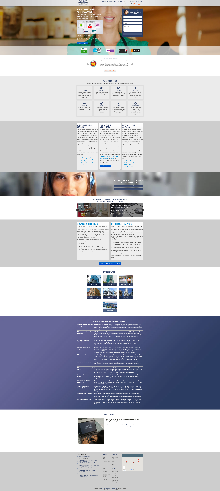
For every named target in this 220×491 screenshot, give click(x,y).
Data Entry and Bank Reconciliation (87, 162)
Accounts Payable (83, 164)
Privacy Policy (109, 489)
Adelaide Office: (82, 470)
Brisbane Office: (82, 460)
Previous (88, 64)
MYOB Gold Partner (128, 164)
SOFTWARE (119, 1)
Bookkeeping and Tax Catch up (86, 159)
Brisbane (103, 156)
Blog (103, 480)
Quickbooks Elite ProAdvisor (130, 162)
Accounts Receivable (92, 164)
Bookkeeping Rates (106, 474)
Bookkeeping (105, 471)
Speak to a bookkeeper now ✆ (128, 185)
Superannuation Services (115, 481)
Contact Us (105, 479)
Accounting (105, 472)
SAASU (104, 458)
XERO (104, 457)
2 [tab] (127, 60)
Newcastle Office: (82, 472)
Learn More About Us (105, 166)
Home (104, 468)
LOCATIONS (140, 1)
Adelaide (113, 461)
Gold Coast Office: (83, 467)
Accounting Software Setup (115, 483)
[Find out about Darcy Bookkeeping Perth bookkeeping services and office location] (126, 293)
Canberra (112, 158)
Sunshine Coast (114, 156)
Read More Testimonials (110, 70)
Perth (106, 158)
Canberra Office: (82, 475)
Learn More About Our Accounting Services (110, 263)
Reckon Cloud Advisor (129, 166)
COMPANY (125, 1)
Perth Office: (81, 462)
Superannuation (87, 161)
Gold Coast (108, 156)
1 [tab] (126, 60)
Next (132, 64)
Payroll (80, 161)
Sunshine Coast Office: (84, 465)
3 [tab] (128, 60)
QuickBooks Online (106, 461)
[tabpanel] (110, 63)
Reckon (104, 460)
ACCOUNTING (112, 1)
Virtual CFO (114, 485)
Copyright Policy (115, 489)
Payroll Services (115, 471)
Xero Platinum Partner (128, 161)
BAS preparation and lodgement (86, 157)
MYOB (104, 455)
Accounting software (98, 340)
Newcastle (102, 158)
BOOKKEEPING (104, 1)
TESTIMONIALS (133, 1)
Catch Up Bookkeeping (114, 473)
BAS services (101, 395)
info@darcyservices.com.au (84, 456)
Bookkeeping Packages (105, 476)
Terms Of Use (104, 489)
